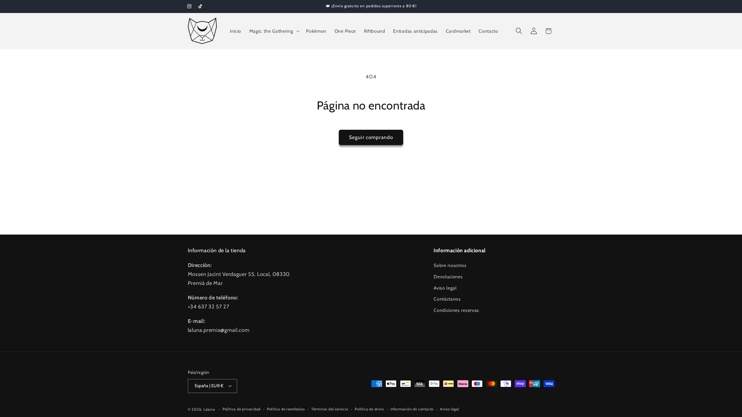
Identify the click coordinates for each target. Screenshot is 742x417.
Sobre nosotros (450, 265)
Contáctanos (447, 299)
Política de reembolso (286, 409)
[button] (273, 31)
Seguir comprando (371, 137)
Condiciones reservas (456, 310)
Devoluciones (448, 276)
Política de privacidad (242, 409)
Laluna (209, 409)
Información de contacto (412, 409)
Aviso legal (445, 288)
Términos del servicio (329, 409)
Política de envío (369, 409)
